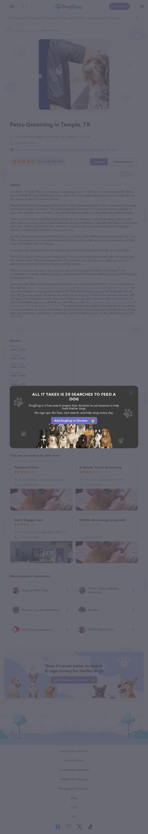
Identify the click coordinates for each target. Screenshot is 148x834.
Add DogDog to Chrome (70, 420)
